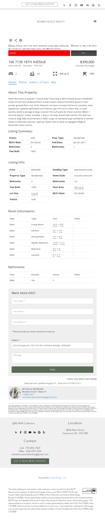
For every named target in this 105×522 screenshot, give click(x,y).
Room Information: (21, 211)
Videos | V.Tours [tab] (39, 82)
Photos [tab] (23, 82)
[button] (64, 5)
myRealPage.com (58, 478)
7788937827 (28, 394)
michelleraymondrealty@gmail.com (39, 397)
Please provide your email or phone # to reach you (34, 331)
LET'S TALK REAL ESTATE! (39, 4)
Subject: (15, 340)
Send (52, 369)
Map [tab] (53, 82)
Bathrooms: (16, 267)
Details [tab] (12, 82)
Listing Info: (16, 162)
